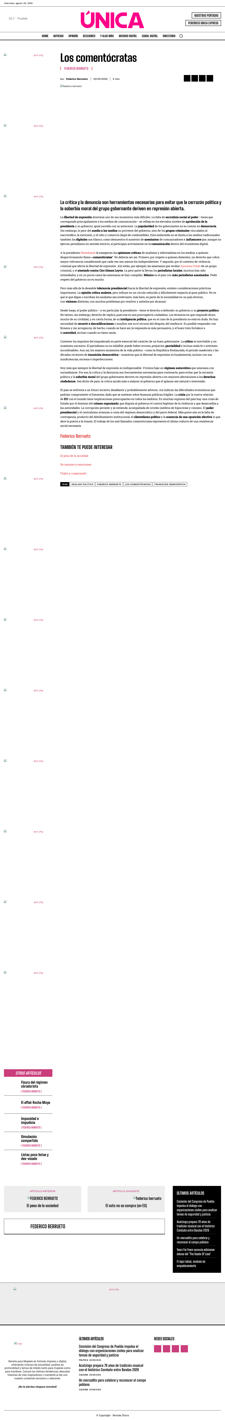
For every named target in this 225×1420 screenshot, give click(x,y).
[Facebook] (187, 78)
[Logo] (112, 19)
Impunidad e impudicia (30, 1120)
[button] (181, 36)
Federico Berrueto (31, 1091)
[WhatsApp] (210, 78)
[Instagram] (166, 1348)
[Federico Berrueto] (19, 1226)
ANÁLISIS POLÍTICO (82, 484)
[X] (194, 78)
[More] (217, 78)
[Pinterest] (202, 78)
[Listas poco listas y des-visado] (11, 1158)
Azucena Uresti (190, 266)
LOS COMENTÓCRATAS (138, 484)
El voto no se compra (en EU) (126, 1205)
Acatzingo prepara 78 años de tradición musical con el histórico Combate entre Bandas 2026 (196, 1226)
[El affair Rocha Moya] (11, 1104)
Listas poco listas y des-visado (35, 1156)
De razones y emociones (75, 464)
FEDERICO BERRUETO (109, 484)
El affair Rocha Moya (35, 1102)
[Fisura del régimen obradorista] (11, 1086)
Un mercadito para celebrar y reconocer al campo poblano (112, 1382)
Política (83, 1360)
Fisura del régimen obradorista (34, 1084)
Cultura (83, 1375)
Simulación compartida (29, 1138)
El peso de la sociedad (74, 456)
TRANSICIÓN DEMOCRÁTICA (170, 484)
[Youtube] (184, 1348)
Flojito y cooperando (73, 473)
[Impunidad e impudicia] (11, 1122)
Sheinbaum (88, 253)
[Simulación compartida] (11, 1140)
